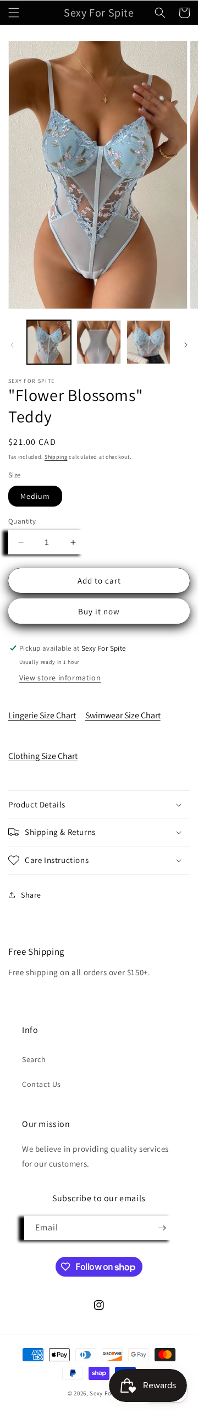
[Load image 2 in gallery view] (98, 342)
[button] (14, 13)
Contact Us (41, 1084)
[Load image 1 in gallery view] (49, 342)
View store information (60, 678)
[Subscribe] (162, 1228)
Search (34, 1059)
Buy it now (99, 611)
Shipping (56, 456)
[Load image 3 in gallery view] (148, 342)
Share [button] (31, 895)
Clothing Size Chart (43, 756)
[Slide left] (12, 345)
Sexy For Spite (110, 1393)
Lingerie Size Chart (42, 715)
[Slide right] (186, 345)
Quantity (22, 521)
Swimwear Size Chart (123, 715)
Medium (35, 496)
